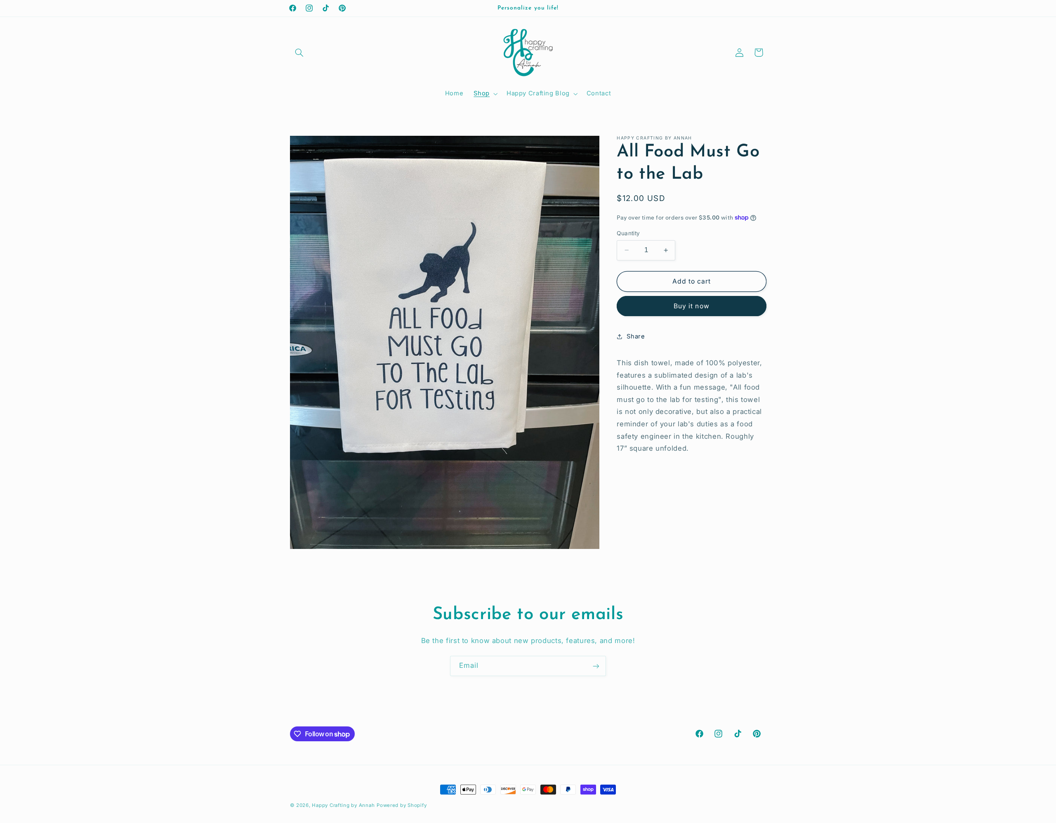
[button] (299, 52)
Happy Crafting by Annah (343, 805)
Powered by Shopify (402, 805)
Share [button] (636, 336)
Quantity (628, 233)
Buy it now (692, 306)
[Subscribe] (596, 666)
